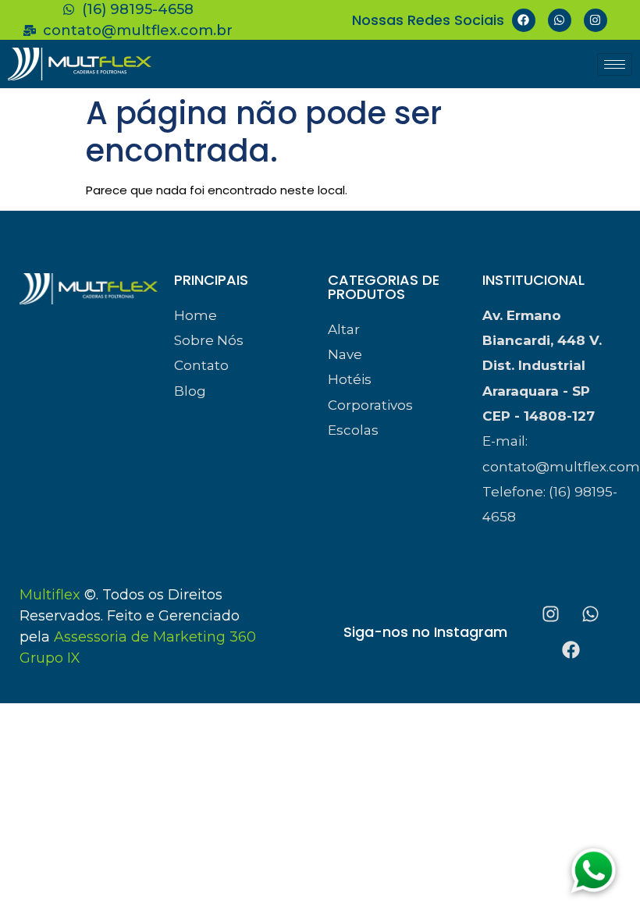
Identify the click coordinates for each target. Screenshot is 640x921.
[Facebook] (523, 20)
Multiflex (50, 594)
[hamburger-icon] (614, 64)
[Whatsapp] (559, 20)
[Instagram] (595, 20)
